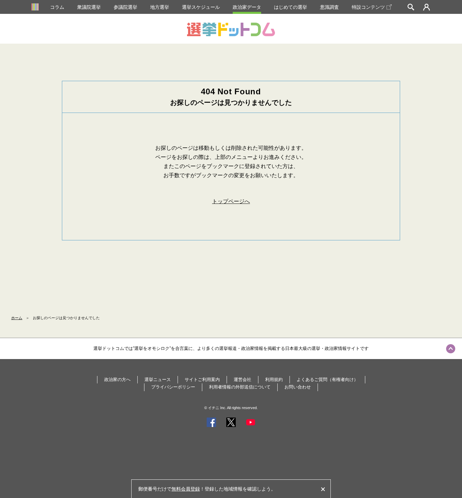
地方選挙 (159, 7)
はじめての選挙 (290, 7)
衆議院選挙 (89, 7)
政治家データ (247, 7)
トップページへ (231, 201)
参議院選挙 (125, 7)
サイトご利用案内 (202, 379)
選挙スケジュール (201, 7)
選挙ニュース (157, 379)
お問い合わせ (297, 386)
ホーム (16, 318)
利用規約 (274, 379)
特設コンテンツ (368, 7)
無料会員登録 (185, 489)
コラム (57, 7)
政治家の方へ (117, 379)
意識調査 (329, 7)
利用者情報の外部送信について (240, 386)
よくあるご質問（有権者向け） (327, 379)
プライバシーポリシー (173, 386)
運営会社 (242, 379)
